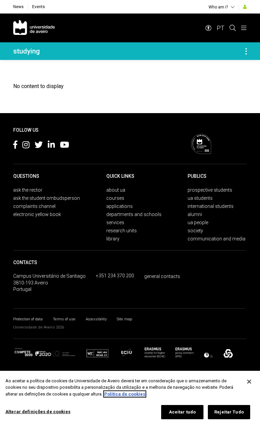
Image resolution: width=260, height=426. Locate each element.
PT (220, 27)
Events (38, 6)
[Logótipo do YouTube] (64, 146)
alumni (195, 214)
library (113, 238)
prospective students (210, 190)
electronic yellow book (37, 214)
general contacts (162, 276)
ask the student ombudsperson (46, 198)
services (115, 222)
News (18, 6)
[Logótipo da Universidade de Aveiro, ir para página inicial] (34, 28)
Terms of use (64, 319)
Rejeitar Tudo (229, 411)
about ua (115, 190)
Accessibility (96, 319)
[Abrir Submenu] (246, 51)
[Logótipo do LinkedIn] (51, 146)
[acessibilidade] (208, 27)
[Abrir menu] (244, 28)
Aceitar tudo (182, 411)
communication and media (216, 238)
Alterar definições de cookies (37, 411)
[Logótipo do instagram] (25, 146)
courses (115, 198)
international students (211, 206)
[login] (245, 6)
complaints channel (34, 206)
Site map (124, 319)
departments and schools (133, 214)
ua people (198, 222)
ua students (200, 198)
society (195, 230)
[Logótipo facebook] (15, 146)
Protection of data (28, 319)
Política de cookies (124, 394)
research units (121, 230)
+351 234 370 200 (115, 275)
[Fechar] (249, 381)
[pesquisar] (233, 27)
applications (119, 206)
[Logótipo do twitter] (39, 146)
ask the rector (27, 190)
